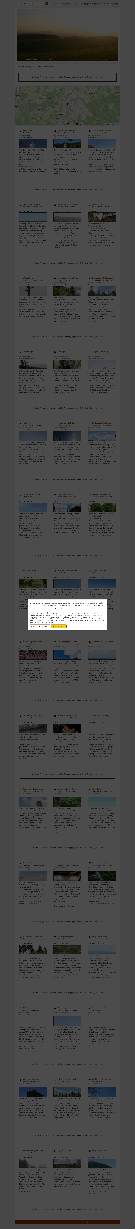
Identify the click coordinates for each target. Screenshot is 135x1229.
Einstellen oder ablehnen (40, 626)
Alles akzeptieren (59, 626)
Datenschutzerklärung (74, 608)
